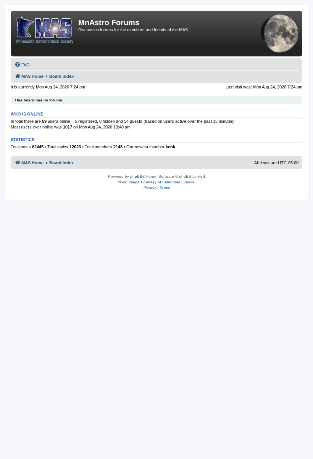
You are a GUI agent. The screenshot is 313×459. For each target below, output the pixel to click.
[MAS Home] (45, 29)
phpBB (136, 176)
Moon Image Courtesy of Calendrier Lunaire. (157, 182)
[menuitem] (22, 64)
